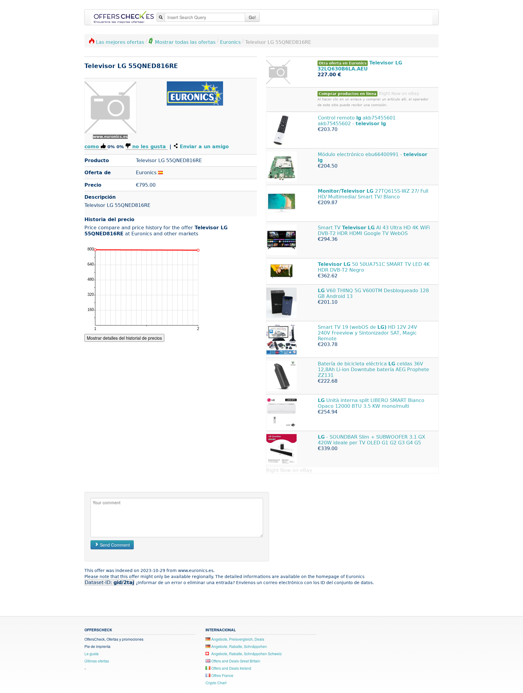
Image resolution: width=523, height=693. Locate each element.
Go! (252, 17)
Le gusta (91, 653)
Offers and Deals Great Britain (235, 660)
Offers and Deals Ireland (230, 668)
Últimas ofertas (96, 660)
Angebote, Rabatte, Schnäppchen (238, 646)
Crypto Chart (216, 682)
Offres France (221, 675)
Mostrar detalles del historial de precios (124, 338)
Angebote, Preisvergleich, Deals (237, 639)
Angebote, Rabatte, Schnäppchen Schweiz (246, 653)
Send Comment (114, 545)
